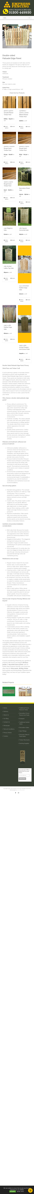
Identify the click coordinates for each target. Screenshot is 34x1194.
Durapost (21, 718)
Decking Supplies (24, 743)
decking (21, 668)
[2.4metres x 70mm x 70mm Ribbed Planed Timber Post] (24, 102)
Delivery (5, 711)
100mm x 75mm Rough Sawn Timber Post (24, 148)
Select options (6, 127)
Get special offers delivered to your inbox (24, 771)
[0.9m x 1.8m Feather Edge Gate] (9, 314)
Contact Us (6, 722)
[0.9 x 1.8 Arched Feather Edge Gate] (24, 264)
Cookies (5, 736)
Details (13, 126)
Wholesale (6, 725)
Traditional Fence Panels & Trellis (24, 709)
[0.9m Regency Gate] (9, 216)
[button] (4, 691)
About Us (6, 715)
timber (26, 668)
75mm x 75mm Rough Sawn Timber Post (8, 184)
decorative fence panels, (15, 664)
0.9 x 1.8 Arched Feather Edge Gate (24, 287)
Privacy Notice (7, 732)
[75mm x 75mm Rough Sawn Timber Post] (9, 173)
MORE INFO (20, 1191)
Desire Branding (20, 790)
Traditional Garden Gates (24, 723)
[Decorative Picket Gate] (24, 176)
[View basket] (30, 1190)
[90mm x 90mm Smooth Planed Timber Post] (9, 102)
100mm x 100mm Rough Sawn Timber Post (9, 148)
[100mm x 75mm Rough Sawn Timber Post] (24, 138)
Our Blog (5, 718)
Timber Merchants (24, 740)
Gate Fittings (22, 731)
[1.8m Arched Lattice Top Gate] (9, 255)
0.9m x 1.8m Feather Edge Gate (8, 327)
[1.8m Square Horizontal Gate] (24, 216)
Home (5, 708)
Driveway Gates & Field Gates (24, 735)
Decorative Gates (24, 727)
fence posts (14, 668)
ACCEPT (12, 1191)
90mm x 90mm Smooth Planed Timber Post (8, 112)
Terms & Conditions (8, 729)
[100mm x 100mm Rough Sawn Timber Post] (9, 138)
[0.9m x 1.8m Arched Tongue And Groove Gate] (24, 324)
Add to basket (21, 127)
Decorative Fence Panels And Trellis (24, 714)
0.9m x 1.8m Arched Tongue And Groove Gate (24, 347)
